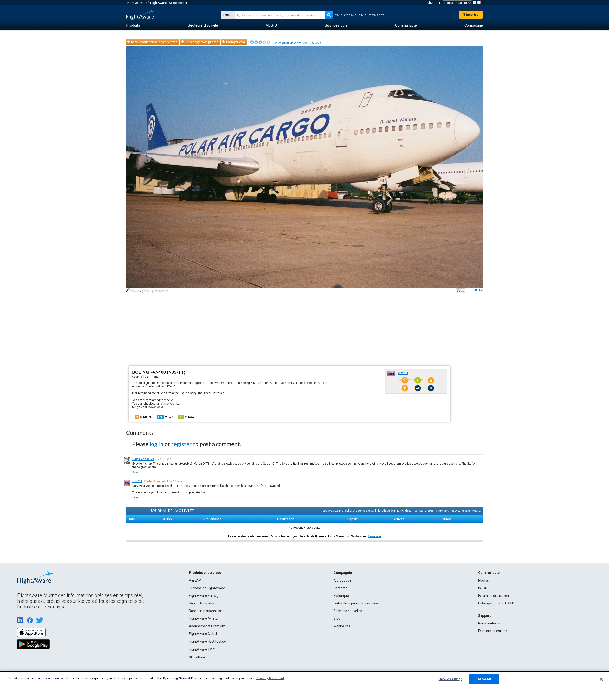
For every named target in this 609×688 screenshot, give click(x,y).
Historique (341, 596)
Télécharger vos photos (201, 42)
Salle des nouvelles (348, 611)
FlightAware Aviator (204, 618)
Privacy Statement (270, 678)
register (181, 443)
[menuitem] (133, 25)
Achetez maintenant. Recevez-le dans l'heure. (451, 510)
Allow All (484, 679)
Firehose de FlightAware (207, 588)
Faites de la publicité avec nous (357, 603)
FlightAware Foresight (205, 596)
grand (146, 291)
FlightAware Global (203, 634)
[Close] (601, 679)
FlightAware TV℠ (202, 649)
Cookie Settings (450, 679)
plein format (160, 291)
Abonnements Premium (207, 626)
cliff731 (403, 373)
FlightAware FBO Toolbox (207, 641)
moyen (134, 291)
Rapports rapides (202, 603)
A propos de (343, 580)
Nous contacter (489, 623)
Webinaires (342, 626)
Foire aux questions (492, 631)
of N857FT (144, 417)
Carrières (340, 588)
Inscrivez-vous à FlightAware (147, 3)
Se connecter (178, 3)
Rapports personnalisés (206, 611)
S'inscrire (470, 14)
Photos (483, 580)
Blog (337, 618)
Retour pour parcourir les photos (154, 42)
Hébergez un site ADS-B (496, 603)
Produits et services (205, 573)
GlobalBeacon (199, 657)
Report (135, 472)
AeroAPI (195, 580)
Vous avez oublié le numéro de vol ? (361, 15)
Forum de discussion (493, 596)
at (188, 417)
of (166, 417)
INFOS (482, 588)
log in (156, 443)
